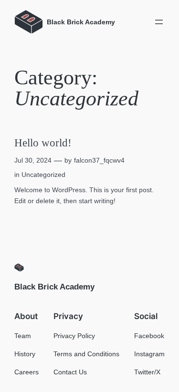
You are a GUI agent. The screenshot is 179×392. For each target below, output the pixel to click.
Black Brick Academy (54, 286)
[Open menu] (159, 22)
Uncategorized (43, 174)
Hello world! (43, 143)
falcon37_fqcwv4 (99, 160)
